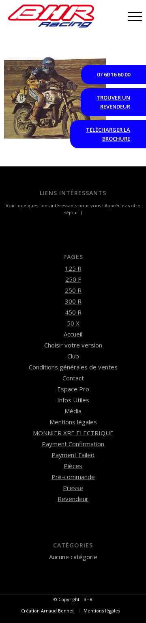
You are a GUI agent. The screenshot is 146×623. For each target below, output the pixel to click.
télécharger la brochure (108, 134)
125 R (73, 268)
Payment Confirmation (73, 444)
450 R (73, 312)
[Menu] (131, 16)
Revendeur (73, 499)
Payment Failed (73, 455)
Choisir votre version (73, 345)
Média (73, 411)
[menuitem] (47, 611)
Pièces (73, 466)
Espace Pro (73, 389)
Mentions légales (73, 422)
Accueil (73, 334)
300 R (73, 301)
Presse (73, 488)
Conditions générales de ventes (73, 367)
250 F (73, 279)
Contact (73, 378)
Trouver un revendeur (113, 102)
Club (73, 356)
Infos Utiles (73, 400)
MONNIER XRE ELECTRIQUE (73, 433)
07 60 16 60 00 (113, 74)
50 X (73, 323)
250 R (73, 290)
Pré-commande (73, 477)
